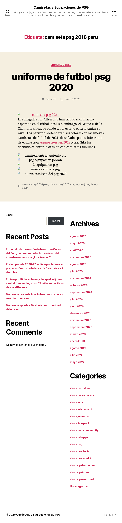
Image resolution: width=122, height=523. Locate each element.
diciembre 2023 (80, 313)
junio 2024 (76, 306)
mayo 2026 (77, 243)
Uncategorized (61, 65)
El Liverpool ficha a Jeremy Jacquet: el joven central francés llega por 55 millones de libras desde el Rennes (35, 283)
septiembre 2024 (81, 292)
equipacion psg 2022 (55, 143)
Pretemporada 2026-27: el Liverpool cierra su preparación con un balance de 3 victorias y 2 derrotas (34, 268)
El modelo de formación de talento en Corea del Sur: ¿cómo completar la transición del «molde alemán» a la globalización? (33, 253)
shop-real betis (79, 451)
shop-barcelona (80, 388)
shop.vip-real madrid (83, 479)
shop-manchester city (84, 430)
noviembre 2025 (80, 257)
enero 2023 (77, 341)
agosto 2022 (78, 348)
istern (53, 99)
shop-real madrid (81, 458)
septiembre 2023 (81, 327)
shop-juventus (79, 416)
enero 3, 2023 (72, 99)
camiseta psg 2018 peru (35, 184)
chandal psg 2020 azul (62, 184)
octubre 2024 (78, 285)
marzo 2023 (78, 334)
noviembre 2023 (80, 320)
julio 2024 (76, 299)
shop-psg (76, 444)
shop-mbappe (79, 437)
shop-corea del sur (82, 395)
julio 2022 (76, 355)
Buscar (9, 214)
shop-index (77, 402)
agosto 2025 (78, 264)
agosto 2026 (78, 236)
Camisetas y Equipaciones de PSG (61, 7)
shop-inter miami (81, 409)
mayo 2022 (77, 362)
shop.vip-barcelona (82, 465)
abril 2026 (76, 250)
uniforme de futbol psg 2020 (61, 82)
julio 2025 (76, 271)
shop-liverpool (79, 423)
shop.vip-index (79, 472)
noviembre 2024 (80, 278)
